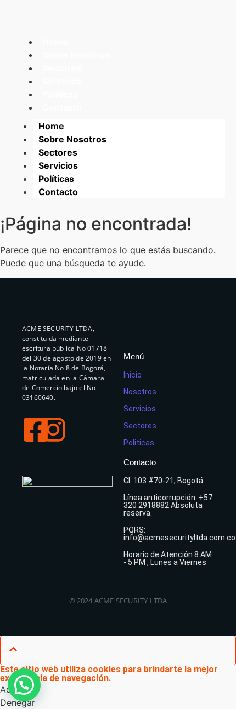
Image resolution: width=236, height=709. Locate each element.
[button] (24, 684)
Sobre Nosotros (72, 139)
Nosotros (139, 391)
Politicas (138, 442)
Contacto (62, 107)
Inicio (132, 374)
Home (51, 126)
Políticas (56, 178)
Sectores (57, 152)
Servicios (58, 165)
